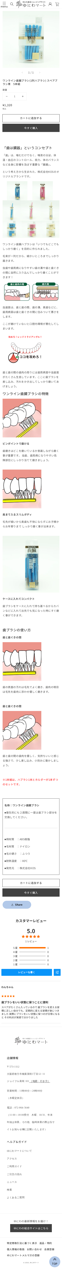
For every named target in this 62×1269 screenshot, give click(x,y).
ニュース (12, 1182)
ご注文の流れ (14, 1174)
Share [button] (19, 904)
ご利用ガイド (14, 1166)
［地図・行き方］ (39, 1081)
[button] (12, 4)
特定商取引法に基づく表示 (22, 1243)
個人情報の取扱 (15, 1249)
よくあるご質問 (15, 1197)
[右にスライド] (39, 72)
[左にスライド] (22, 72)
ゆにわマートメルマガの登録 (23, 1255)
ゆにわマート (34, 1262)
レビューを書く (26, 972)
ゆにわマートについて (19, 1151)
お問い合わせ (34, 1249)
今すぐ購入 (31, 128)
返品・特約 (45, 1243)
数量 (5, 89)
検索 (9, 1189)
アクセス (12, 1158)
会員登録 (49, 1249)
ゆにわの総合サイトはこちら (31, 1228)
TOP (55, 1263)
